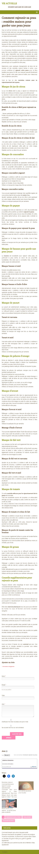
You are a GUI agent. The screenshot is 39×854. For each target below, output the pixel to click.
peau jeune (27, 817)
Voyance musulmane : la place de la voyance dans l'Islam (19, 836)
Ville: (3, 695)
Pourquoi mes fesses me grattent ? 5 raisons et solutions (18, 834)
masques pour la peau (13, 817)
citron (10, 91)
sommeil (26, 644)
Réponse (34, 766)
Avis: (3, 704)
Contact (4, 852)
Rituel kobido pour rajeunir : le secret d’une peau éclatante (9, 810)
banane (7, 256)
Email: (4, 685)
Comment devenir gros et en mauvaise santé (15, 832)
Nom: (4, 676)
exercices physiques (14, 606)
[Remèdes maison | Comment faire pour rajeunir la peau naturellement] (10, 789)
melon (25, 195)
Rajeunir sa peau (8, 820)
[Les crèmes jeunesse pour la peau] (26, 785)
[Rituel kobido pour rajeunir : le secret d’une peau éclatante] (9, 803)
